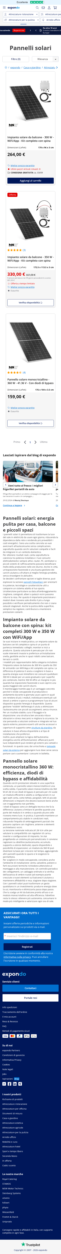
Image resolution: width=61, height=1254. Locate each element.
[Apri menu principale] (4, 7)
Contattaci (30, 988)
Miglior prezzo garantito (22, 165)
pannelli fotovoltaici (33, 582)
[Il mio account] (49, 7)
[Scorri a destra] (58, 30)
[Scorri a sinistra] (2, 30)
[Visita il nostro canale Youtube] (4, 1084)
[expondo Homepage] (6, 67)
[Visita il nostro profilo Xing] (20, 1084)
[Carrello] (55, 7)
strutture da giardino (41, 727)
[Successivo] (35, 442)
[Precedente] (25, 442)
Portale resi (30, 998)
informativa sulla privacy (17, 957)
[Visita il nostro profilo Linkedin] (15, 1084)
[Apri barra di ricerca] (37, 7)
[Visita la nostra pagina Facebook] (9, 1084)
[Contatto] (43, 7)
